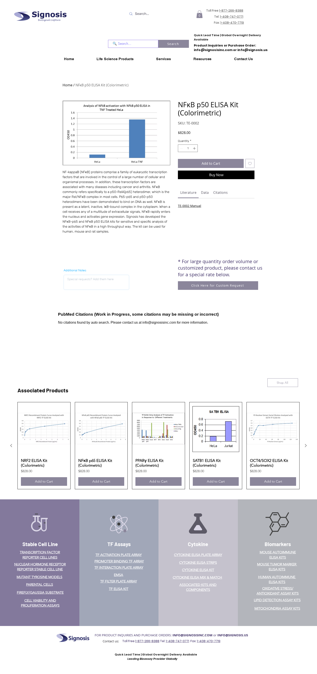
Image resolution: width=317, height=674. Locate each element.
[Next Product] (305, 445)
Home (67, 85)
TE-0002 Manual (189, 206)
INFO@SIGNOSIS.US (232, 635)
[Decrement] (181, 148)
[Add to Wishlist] (249, 163)
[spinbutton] (188, 148)
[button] (199, 14)
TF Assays (119, 544)
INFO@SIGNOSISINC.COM (192, 635)
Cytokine (198, 544)
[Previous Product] (11, 445)
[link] (188, 192)
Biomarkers (278, 544)
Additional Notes (75, 270)
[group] (158, 445)
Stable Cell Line (40, 544)
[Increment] (194, 148)
